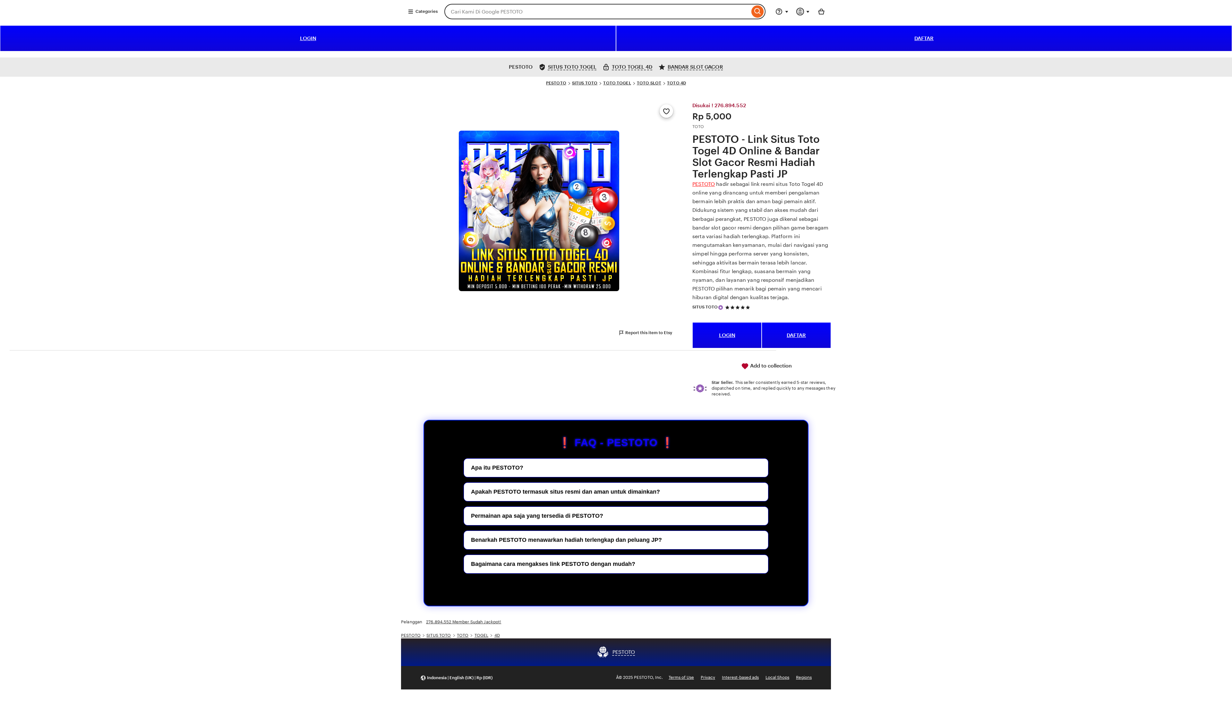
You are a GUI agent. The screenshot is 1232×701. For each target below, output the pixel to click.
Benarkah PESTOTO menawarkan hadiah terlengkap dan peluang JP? (566, 540)
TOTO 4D (676, 83)
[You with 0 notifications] (803, 11)
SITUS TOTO (584, 83)
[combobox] (597, 11)
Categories (426, 11)
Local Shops (777, 677)
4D (497, 635)
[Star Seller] (720, 307)
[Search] (758, 11)
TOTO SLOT (649, 83)
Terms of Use (681, 677)
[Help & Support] (781, 11)
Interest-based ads (740, 677)
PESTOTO (556, 83)
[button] (456, 678)
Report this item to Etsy (648, 332)
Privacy (708, 677)
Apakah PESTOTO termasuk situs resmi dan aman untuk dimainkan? (565, 492)
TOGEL (482, 635)
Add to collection (770, 366)
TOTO (463, 635)
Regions (804, 677)
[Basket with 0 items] (821, 11)
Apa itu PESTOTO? (497, 467)
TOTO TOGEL (617, 83)
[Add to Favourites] (666, 111)
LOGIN (308, 38)
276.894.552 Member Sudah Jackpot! (463, 621)
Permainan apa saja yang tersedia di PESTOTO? (537, 516)
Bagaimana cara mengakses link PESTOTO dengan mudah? (553, 564)
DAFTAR (924, 38)
